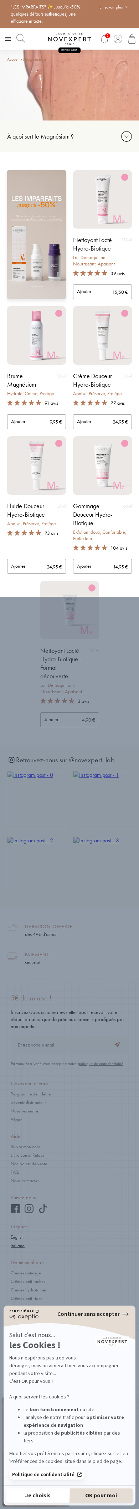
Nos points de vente (29, 1163)
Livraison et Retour (27, 1155)
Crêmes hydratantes (29, 1289)
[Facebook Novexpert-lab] (15, 1211)
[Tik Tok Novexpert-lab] (42, 1211)
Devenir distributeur (28, 1102)
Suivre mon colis (26, 1146)
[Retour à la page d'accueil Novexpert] (69, 39)
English (17, 1237)
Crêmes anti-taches (28, 1281)
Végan (16, 1119)
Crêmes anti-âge (26, 1272)
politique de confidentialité (100, 1063)
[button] (91, 273)
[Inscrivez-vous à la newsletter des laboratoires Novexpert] (117, 1045)
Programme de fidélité (31, 1093)
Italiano (18, 1245)
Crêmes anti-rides (26, 1298)
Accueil (13, 59)
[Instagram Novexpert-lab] (29, 1211)
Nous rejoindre (24, 1110)
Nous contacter (25, 1180)
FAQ (15, 1172)
